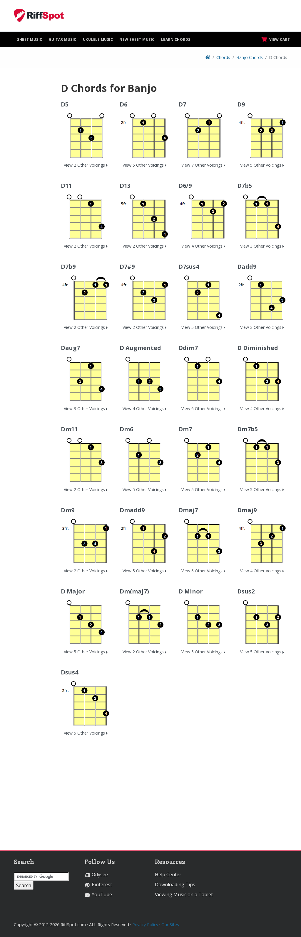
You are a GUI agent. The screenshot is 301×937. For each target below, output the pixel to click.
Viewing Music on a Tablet (184, 894)
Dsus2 (246, 591)
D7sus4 (188, 266)
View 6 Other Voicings (202, 408)
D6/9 (185, 186)
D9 (241, 104)
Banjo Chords (249, 57)
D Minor (190, 591)
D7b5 (244, 186)
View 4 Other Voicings (202, 246)
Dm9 (67, 510)
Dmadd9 (132, 510)
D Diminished (257, 348)
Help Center (168, 874)
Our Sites (170, 924)
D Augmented (140, 348)
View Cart (279, 39)
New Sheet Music (137, 39)
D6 (123, 104)
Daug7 (70, 348)
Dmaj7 (188, 510)
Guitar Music (62, 39)
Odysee (99, 874)
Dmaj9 (247, 510)
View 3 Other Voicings (261, 246)
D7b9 (68, 266)
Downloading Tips (175, 884)
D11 (66, 186)
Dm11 (69, 429)
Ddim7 (188, 348)
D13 (125, 186)
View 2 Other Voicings (85, 165)
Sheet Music (29, 39)
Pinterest (101, 884)
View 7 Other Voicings (202, 165)
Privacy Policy (145, 924)
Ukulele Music (98, 39)
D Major (73, 591)
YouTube (101, 894)
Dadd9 (246, 266)
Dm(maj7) (134, 591)
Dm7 (185, 429)
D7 (182, 104)
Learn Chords (175, 39)
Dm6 (126, 429)
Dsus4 (69, 672)
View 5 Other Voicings (144, 165)
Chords (223, 57)
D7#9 (127, 266)
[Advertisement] (33, 170)
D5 (64, 104)
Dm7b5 (247, 429)
